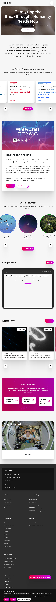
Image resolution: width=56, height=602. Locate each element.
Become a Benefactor (10, 558)
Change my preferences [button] (24, 599)
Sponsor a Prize (8, 561)
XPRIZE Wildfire (33, 502)
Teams (6, 543)
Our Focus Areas (28, 248)
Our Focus (7, 508)
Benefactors (7, 528)
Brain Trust (7, 540)
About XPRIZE (8, 502)
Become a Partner (9, 564)
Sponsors (7, 531)
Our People (7, 505)
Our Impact (32, 523)
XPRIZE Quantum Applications (38, 511)
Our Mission (7, 499)
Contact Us (8, 581)
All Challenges (33, 499)
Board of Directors (9, 526)
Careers (7, 584)
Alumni (6, 537)
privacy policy (23, 593)
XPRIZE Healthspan (34, 505)
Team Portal (8, 579)
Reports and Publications (36, 526)
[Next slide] (50, 109)
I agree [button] (6, 599)
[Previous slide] (6, 109)
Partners (6, 534)
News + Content (9, 576)
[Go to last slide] (6, 245)
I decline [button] (13, 599)
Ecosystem (7, 523)
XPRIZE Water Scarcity (35, 508)
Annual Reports (9, 587)
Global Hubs (7, 546)
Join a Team (7, 567)
